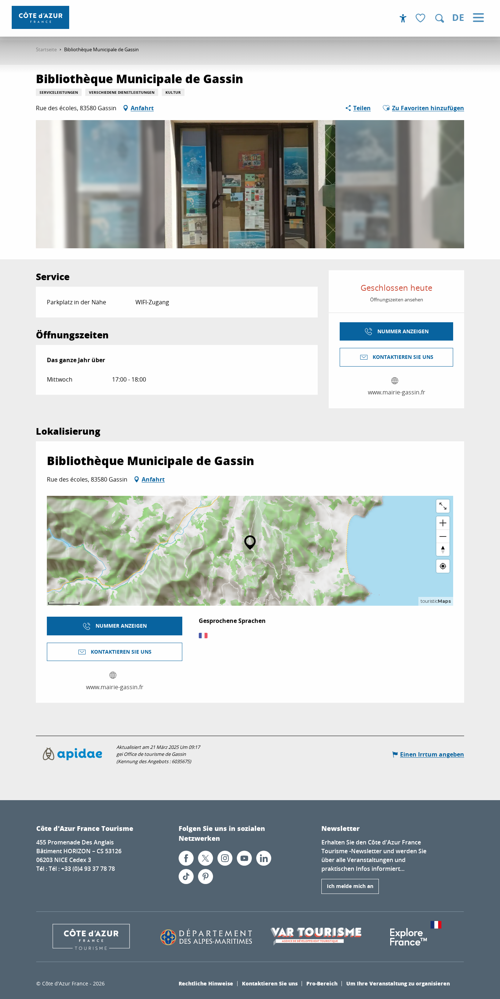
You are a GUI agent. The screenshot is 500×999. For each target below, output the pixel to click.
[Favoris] (421, 18)
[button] (439, 18)
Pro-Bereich (321, 983)
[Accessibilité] (403, 18)
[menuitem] (40, 17)
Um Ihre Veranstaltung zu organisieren (398, 983)
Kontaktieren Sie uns (270, 983)
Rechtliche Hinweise (206, 983)
